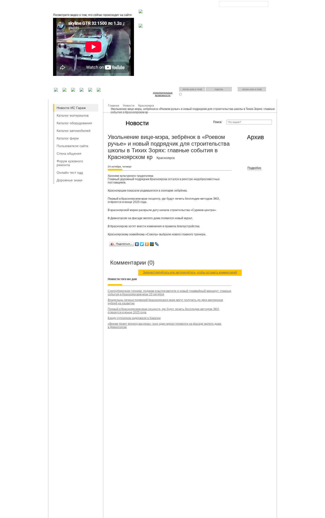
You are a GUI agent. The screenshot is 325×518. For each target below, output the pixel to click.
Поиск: (217, 122)
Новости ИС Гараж (71, 108)
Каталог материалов (73, 115)
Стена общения (69, 153)
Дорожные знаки (69, 180)
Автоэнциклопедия (182, 5)
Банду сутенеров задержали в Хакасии (134, 318)
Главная (126, 5)
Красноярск (240, 7)
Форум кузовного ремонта (70, 163)
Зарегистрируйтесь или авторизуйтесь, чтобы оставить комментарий (190, 272)
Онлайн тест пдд (70, 172)
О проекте (145, 5)
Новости (128, 105)
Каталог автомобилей (73, 131)
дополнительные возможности (162, 94)
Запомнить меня (191, 94)
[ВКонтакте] (136, 244)
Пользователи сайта (72, 146)
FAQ (161, 5)
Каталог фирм (68, 138)
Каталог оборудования (74, 123)
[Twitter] (141, 244)
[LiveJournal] (156, 244)
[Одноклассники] (146, 244)
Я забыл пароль (215, 94)
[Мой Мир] (151, 244)
